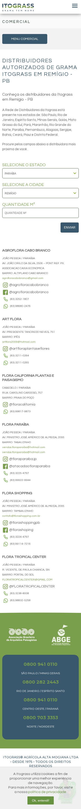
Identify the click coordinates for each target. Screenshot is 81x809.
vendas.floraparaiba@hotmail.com (23, 447)
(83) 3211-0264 (19, 355)
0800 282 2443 (40, 682)
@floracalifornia (22, 404)
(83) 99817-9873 (20, 411)
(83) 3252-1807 (19, 299)
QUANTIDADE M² (18, 205)
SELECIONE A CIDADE (23, 185)
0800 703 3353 (40, 717)
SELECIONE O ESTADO (24, 165)
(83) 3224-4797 (19, 536)
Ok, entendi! (40, 800)
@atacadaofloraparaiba (29, 466)
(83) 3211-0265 (19, 362)
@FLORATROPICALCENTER (32, 586)
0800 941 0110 (40, 664)
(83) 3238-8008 (19, 593)
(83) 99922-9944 (20, 480)
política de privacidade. (47, 792)
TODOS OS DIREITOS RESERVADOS (50, 764)
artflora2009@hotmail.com (19, 341)
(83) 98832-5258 (20, 600)
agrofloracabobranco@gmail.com (22, 278)
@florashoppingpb (24, 522)
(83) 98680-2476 (20, 306)
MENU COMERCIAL (24, 39)
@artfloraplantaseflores (29, 348)
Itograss (18, 7)
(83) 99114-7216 (20, 543)
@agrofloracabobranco (29, 285)
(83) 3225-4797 (19, 473)
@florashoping (21, 530)
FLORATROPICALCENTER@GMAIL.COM (27, 579)
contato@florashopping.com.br (21, 515)
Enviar (69, 227)
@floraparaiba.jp (23, 459)
